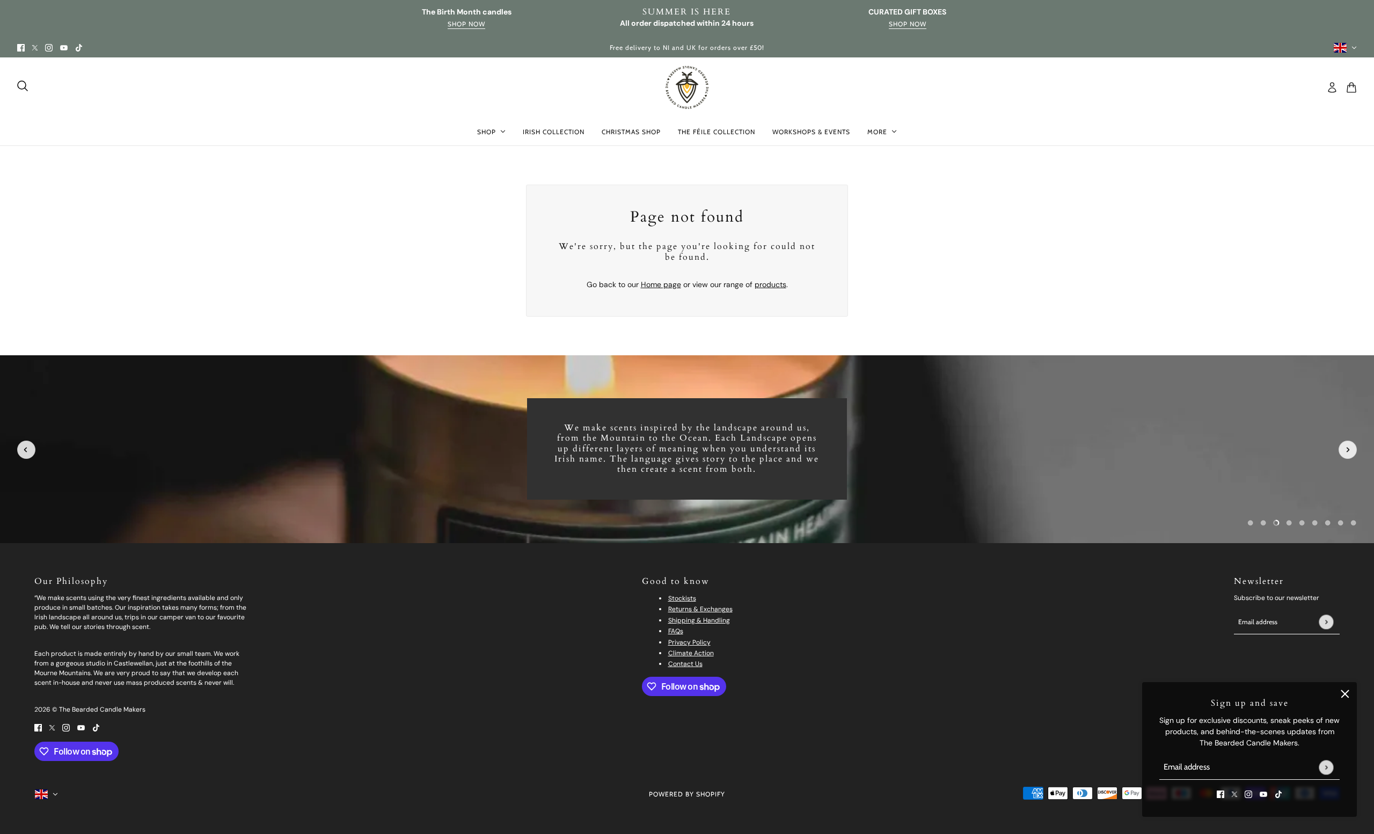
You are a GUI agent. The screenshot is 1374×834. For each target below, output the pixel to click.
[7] (1340, 522)
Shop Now (466, 24)
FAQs (675, 631)
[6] (1327, 522)
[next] (1348, 450)
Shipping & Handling (699, 620)
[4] (1302, 522)
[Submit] (1326, 767)
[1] (1263, 522)
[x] (35, 47)
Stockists (682, 598)
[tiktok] (79, 47)
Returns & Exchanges (700, 609)
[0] (1250, 522)
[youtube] (64, 47)
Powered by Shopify (687, 794)
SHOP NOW (907, 24)
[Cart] (1351, 87)
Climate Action (691, 653)
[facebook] (21, 47)
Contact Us (685, 664)
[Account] (1332, 87)
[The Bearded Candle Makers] (687, 87)
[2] (1276, 522)
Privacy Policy (689, 642)
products (770, 284)
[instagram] (49, 47)
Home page (661, 284)
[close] (1345, 694)
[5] (1315, 522)
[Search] (22, 86)
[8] (1353, 522)
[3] (1289, 522)
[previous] (26, 450)
